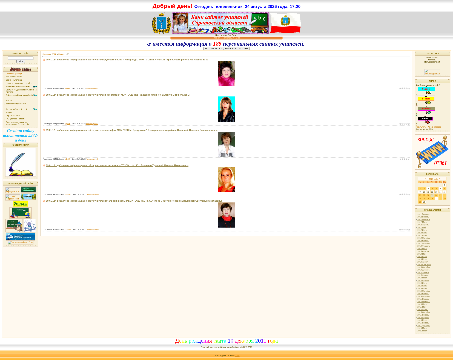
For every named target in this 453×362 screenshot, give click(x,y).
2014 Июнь (422, 283)
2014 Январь (423, 272)
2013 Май (421, 254)
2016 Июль (422, 320)
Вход (238, 38)
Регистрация (228, 38)
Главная (216, 38)
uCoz (237, 355)
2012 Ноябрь (423, 241)
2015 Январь (423, 299)
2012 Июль (422, 233)
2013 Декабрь (423, 270)
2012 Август (422, 235)
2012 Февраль (423, 219)
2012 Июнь (422, 230)
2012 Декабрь (423, 243)
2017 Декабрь (423, 325)
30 (420, 202)
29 (444, 199)
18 (428, 195)
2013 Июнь (422, 256)
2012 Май (421, 227)
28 (440, 199)
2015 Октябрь (423, 312)
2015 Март (422, 304)
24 (424, 199)
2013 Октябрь (423, 267)
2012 (54, 54)
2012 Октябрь (423, 238)
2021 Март (422, 331)
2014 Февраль (423, 275)
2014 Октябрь (423, 291)
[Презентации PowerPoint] (20, 242)
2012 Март (422, 222)
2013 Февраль (423, 246)
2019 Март (422, 328)
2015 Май (421, 307)
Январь (61, 54)
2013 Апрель (423, 251)
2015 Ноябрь (423, 315)
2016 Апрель (423, 317)
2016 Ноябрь (423, 323)
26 (432, 199)
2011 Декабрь (423, 214)
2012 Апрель (423, 225)
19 (432, 195)
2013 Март (422, 249)
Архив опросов (434, 127)
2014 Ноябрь (423, 294)
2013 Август (422, 262)
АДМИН (67, 88)
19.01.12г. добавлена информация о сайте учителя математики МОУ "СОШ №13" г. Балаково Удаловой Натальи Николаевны (117, 165)
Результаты (421, 127)
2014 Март (422, 278)
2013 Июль (422, 259)
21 (440, 195)
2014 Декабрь (423, 296)
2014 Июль (422, 286)
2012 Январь (423, 217)
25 (428, 199)
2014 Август (422, 288)
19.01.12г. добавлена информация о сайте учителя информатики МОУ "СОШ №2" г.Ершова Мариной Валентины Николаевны (118, 94)
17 (424, 195)
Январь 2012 (432, 179)
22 (444, 195)
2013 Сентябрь (424, 264)
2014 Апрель (423, 280)
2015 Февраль (423, 302)
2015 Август (422, 309)
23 (420, 199)
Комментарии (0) (92, 88)
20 (436, 195)
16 (420, 195)
